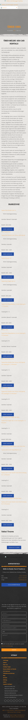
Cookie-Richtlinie (10, 710)
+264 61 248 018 (23, 575)
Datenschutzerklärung (6, 646)
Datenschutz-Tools (11, 712)
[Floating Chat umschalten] (25, 717)
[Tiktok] (20, 701)
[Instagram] (8, 701)
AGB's (3, 710)
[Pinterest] (17, 701)
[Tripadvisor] (11, 701)
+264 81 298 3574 (22, 577)
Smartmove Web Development (17, 716)
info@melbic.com (23, 579)
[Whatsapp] (23, 701)
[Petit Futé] (11, 595)
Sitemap (19, 712)
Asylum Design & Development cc (17, 715)
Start (14, 30)
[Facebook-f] (5, 701)
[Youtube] (14, 701)
